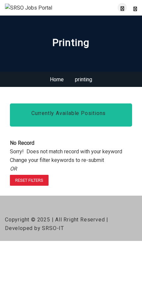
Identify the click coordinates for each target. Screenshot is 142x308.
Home (57, 79)
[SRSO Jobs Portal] (38, 7)
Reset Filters (29, 180)
